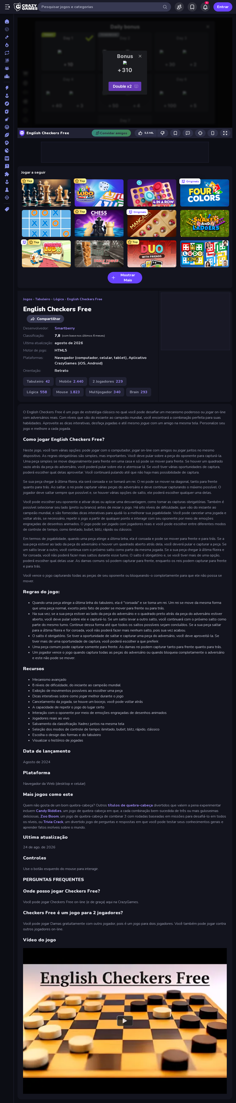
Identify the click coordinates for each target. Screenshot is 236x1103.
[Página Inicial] (7, 21)
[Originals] (7, 60)
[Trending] (7, 45)
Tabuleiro (42, 299)
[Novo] (7, 37)
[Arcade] (7, 96)
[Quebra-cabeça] (7, 174)
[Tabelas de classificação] (7, 76)
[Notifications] (205, 7)
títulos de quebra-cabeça (130, 805)
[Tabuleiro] (7, 190)
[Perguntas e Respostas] (7, 166)
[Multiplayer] (7, 68)
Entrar (223, 6)
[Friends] (179, 7)
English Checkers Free (84, 299)
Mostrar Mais (128, 278)
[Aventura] (7, 104)
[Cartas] (7, 111)
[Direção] (7, 127)
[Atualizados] (7, 53)
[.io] (7, 150)
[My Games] (192, 7)
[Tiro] (7, 197)
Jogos (27, 299)
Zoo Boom (49, 816)
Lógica (58, 299)
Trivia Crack (53, 821)
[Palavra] (7, 158)
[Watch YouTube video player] (125, 1021)
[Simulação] (7, 182)
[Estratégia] (7, 143)
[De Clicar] (7, 119)
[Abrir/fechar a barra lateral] (7, 6)
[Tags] (7, 209)
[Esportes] (7, 135)
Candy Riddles (49, 810)
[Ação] (7, 88)
